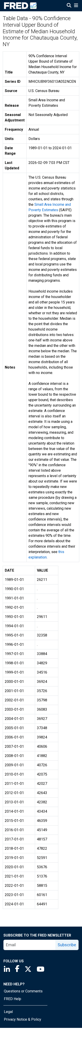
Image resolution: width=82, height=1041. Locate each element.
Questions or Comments (23, 991)
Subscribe (67, 944)
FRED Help (12, 999)
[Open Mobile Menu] (76, 6)
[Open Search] (69, 6)
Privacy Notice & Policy (22, 1019)
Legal (8, 1012)
